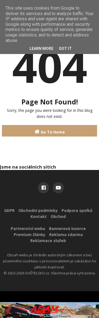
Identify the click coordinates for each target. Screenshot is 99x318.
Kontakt (39, 216)
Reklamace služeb (48, 240)
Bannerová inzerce (67, 228)
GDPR (9, 210)
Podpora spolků (77, 210)
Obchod (58, 216)
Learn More (41, 48)
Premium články (29, 234)
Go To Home (52, 132)
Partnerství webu (28, 228)
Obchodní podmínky (38, 210)
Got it (65, 48)
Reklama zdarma (66, 234)
